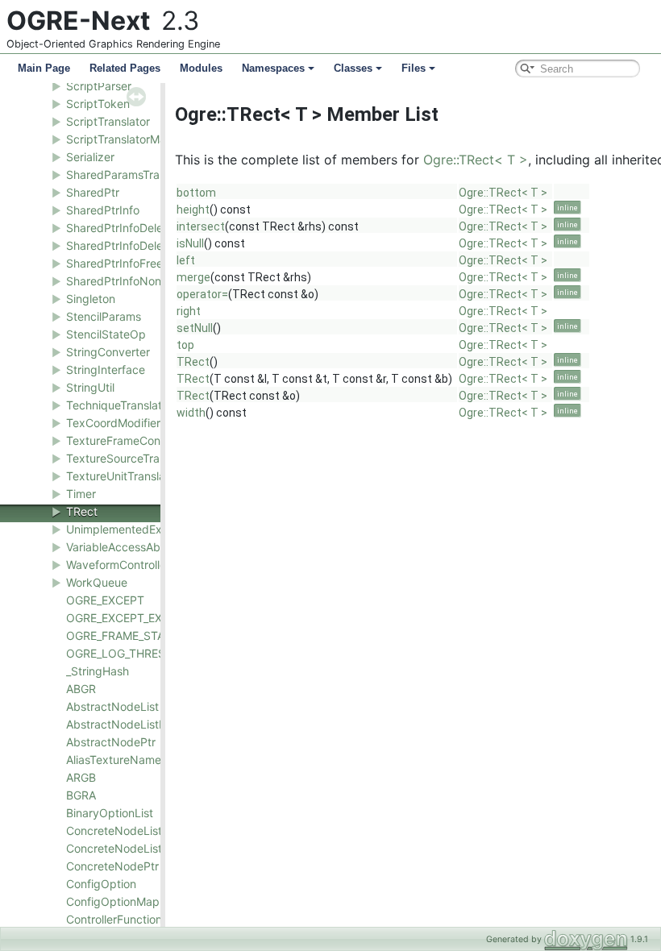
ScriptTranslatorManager (131, 139)
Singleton (90, 298)
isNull (190, 243)
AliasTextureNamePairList (133, 759)
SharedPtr (92, 192)
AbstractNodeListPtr (120, 724)
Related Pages (124, 68)
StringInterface (105, 369)
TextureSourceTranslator (130, 458)
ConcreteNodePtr (112, 866)
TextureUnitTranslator (123, 476)
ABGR (81, 689)
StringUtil (90, 387)
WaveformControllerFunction (140, 564)
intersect (201, 226)
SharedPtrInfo (102, 210)
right (189, 311)
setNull (195, 328)
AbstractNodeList (112, 706)
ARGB (81, 777)
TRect (82, 511)
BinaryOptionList (109, 813)
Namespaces (273, 68)
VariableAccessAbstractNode (143, 547)
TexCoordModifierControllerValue (152, 423)
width (191, 412)
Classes (353, 68)
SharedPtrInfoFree (114, 263)
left (186, 260)
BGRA (81, 795)
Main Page (44, 68)
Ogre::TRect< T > (475, 160)
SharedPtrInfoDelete (119, 228)
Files (413, 68)
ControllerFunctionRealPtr (133, 919)
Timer (81, 493)
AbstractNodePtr (111, 742)
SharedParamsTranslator (130, 174)
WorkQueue (96, 582)
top (185, 344)
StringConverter (108, 352)
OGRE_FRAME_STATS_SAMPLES (150, 635)
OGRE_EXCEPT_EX (114, 618)
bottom (196, 192)
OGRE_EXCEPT (105, 600)
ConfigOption (101, 884)
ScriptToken (98, 103)
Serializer (90, 157)
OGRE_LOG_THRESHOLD (131, 653)
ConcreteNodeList (114, 830)
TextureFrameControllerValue (142, 440)
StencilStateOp (106, 334)
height (193, 209)
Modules (201, 68)
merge (193, 277)
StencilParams (103, 316)
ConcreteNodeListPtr (121, 848)
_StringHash (97, 671)
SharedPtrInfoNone (117, 281)
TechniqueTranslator (119, 405)
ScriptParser (98, 86)
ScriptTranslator (108, 121)
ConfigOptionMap (113, 901)
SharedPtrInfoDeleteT (123, 245)
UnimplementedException (134, 529)
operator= (202, 294)
